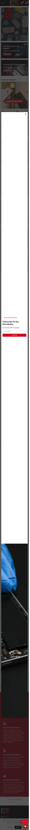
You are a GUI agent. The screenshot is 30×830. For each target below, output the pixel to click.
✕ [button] (27, 820)
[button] (25, 826)
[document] (14, 415)
